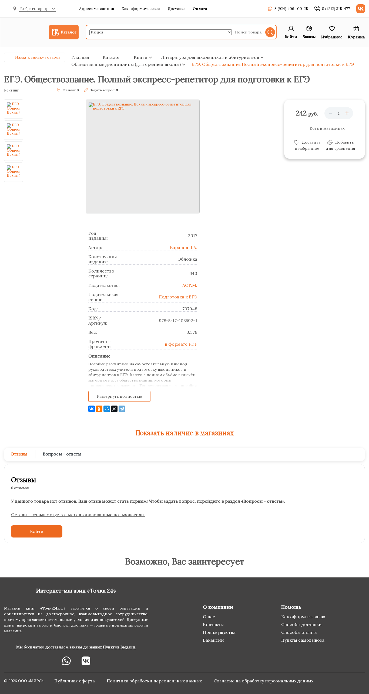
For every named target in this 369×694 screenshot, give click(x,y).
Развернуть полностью (119, 396)
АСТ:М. (189, 285)
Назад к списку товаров (38, 57)
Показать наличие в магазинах (184, 433)
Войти (36, 531)
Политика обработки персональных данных (155, 680)
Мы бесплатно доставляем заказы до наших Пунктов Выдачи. (76, 647)
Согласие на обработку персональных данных (263, 680)
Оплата (200, 8)
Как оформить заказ (141, 8)
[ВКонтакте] (91, 409)
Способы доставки (301, 624)
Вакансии (213, 640)
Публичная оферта (75, 680)
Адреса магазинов (96, 8)
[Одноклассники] (99, 409)
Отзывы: (71, 90)
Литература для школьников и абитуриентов (210, 57)
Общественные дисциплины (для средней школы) (126, 64)
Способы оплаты (299, 632)
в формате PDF (181, 344)
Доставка (176, 8)
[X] (114, 409)
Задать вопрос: (104, 90)
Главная (80, 57)
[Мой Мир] (106, 409)
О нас (209, 616)
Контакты (213, 624)
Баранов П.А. (183, 247)
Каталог (111, 57)
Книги (140, 57)
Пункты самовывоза (302, 640)
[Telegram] (122, 409)
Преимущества (219, 632)
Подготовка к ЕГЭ (178, 297)
